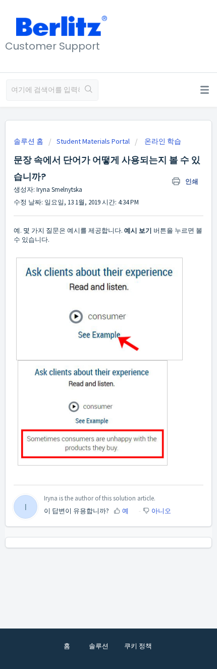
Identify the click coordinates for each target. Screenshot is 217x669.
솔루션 (98, 646)
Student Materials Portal (93, 141)
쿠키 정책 (138, 646)
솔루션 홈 (29, 141)
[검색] (89, 90)
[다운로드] (90, 330)
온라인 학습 (162, 141)
